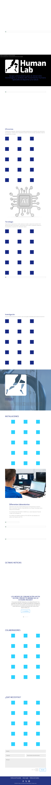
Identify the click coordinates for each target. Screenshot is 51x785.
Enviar (43, 770)
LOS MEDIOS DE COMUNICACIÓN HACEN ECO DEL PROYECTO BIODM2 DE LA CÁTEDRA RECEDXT (25, 598)
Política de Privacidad (16, 778)
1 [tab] (11, 498)
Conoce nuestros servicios (32, 404)
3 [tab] (15, 498)
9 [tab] (26, 498)
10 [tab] (28, 498)
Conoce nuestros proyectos (14, 404)
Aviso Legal (25, 778)
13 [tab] (34, 498)
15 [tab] (37, 498)
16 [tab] (39, 498)
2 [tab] (13, 498)
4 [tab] (17, 498)
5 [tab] (19, 498)
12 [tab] (32, 498)
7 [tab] (22, 498)
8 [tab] (24, 498)
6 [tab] (20, 498)
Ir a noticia (25, 611)
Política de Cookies (34, 778)
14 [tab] (35, 498)
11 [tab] (30, 498)
